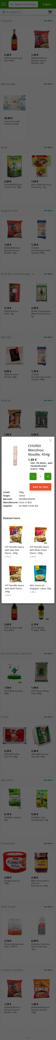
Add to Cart (40, 487)
